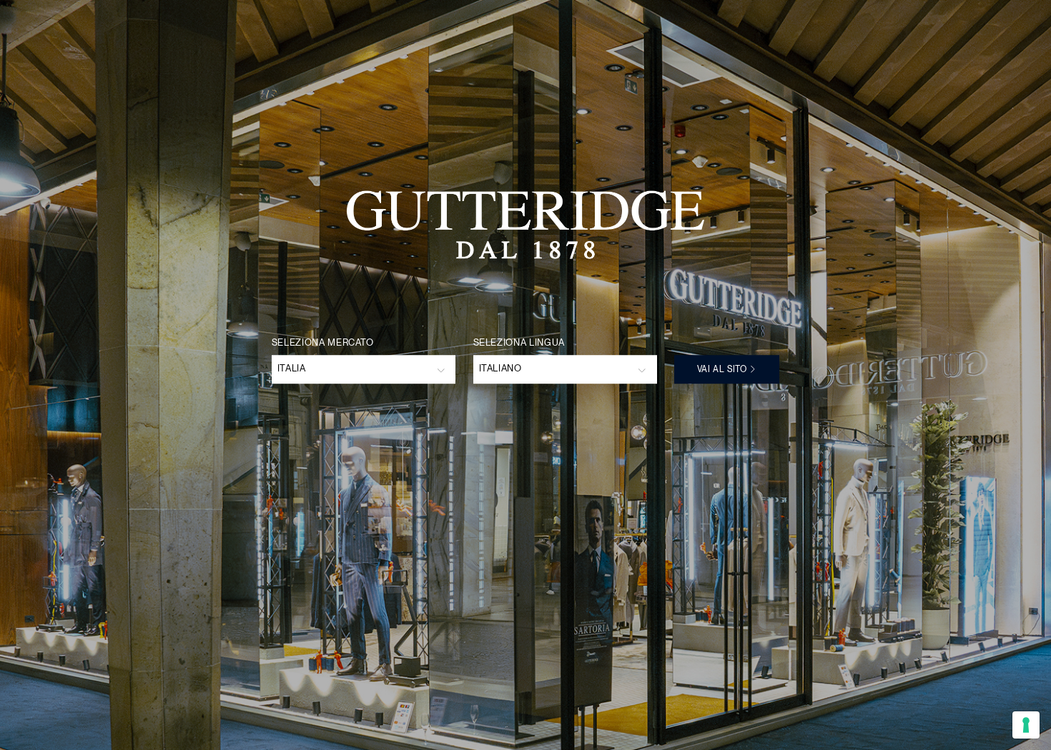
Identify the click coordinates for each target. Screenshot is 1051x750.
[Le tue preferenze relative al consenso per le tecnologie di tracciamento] (1026, 725)
